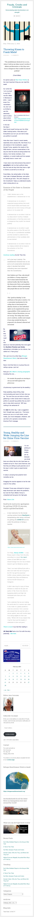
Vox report (24, 557)
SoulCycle (25, 515)
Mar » (8, 690)
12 (24, 676)
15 (9, 679)
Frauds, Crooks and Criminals (17, 5)
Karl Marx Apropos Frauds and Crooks (13, 850)
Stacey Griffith (18, 553)
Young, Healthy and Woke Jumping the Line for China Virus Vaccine (16, 435)
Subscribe (10, 734)
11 (21, 676)
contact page (11, 760)
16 (13, 679)
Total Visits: (6, 911)
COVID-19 (20, 520)
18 (21, 679)
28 (5, 685)
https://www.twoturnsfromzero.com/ (16, 547)
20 (28, 679)
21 (5, 682)
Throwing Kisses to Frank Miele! (13, 51)
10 (17, 676)
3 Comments (15, 55)
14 (5, 679)
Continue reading (9, 255)
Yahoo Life (10, 499)
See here (13, 633)
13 (28, 676)
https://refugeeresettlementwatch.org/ (14, 791)
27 (28, 682)
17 (17, 679)
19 (24, 679)
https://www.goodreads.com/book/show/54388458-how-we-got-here (22, 120)
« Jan (4, 690)
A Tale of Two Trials (8, 847)
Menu (17, 16)
